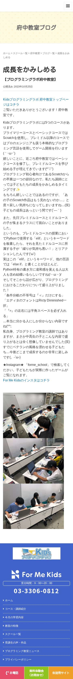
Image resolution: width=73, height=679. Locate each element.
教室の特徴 (11, 625)
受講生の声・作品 (15, 642)
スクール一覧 (20, 53)
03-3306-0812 (36, 590)
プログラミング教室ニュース (22, 651)
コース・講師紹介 (15, 608)
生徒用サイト (60, 672)
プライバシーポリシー (18, 659)
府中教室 (35, 53)
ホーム (6, 53)
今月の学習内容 (14, 617)
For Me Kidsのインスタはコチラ (26, 380)
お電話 (14, 672)
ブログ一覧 (49, 53)
